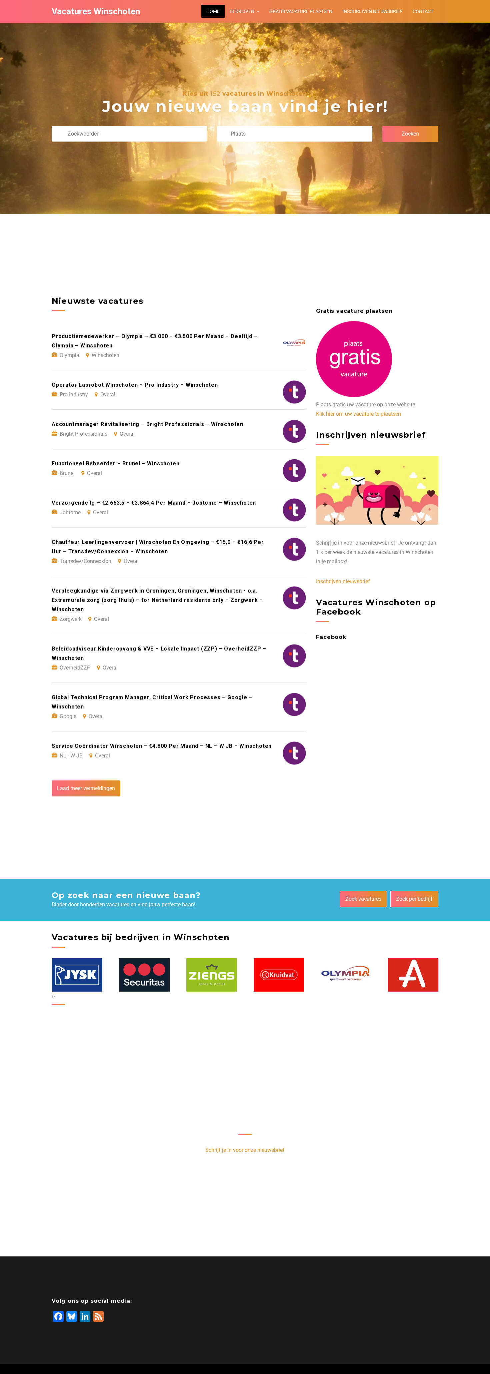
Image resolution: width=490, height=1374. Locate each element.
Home (213, 11)
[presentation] (52, 996)
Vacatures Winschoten (96, 11)
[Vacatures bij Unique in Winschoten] (413, 975)
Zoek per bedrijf (414, 899)
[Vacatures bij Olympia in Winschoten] (278, 975)
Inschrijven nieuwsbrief (372, 11)
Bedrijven (242, 11)
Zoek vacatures (363, 899)
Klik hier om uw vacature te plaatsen (358, 414)
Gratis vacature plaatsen (300, 11)
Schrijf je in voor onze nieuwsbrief (245, 1150)
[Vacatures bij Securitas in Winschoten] (77, 975)
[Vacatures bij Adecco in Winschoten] (346, 975)
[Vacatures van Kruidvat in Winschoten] (211, 975)
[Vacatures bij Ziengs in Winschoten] (144, 975)
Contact (423, 11)
